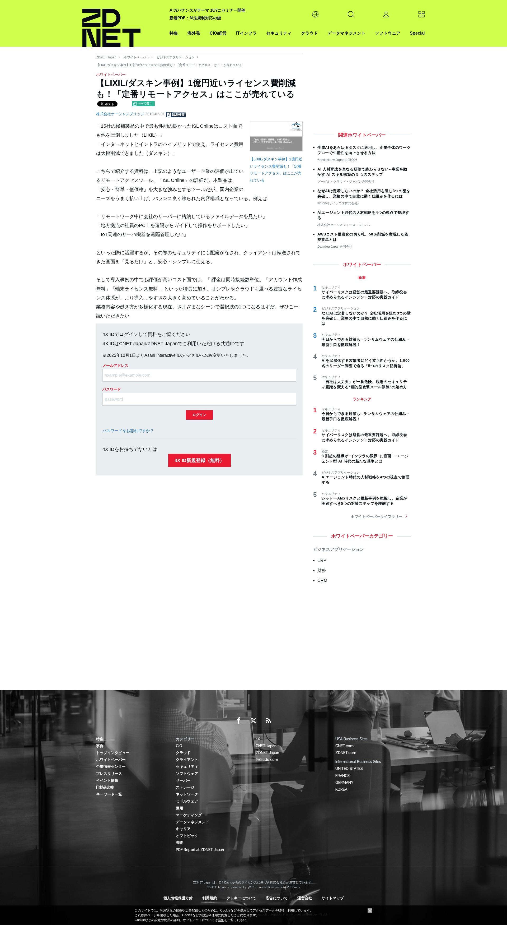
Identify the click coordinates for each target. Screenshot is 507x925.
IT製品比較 (105, 787)
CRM (322, 580)
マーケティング (189, 815)
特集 (174, 33)
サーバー (183, 780)
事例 (100, 746)
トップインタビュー (112, 753)
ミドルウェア (187, 801)
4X (258, 739)
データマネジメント (346, 33)
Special (417, 33)
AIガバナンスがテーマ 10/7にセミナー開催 (207, 10)
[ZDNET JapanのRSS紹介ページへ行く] (268, 720)
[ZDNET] (122, 23)
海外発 (193, 33)
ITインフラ (246, 33)
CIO (179, 746)
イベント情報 (107, 780)
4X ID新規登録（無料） (199, 460)
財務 (321, 570)
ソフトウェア (387, 33)
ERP (321, 560)
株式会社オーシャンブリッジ (120, 114)
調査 (179, 842)
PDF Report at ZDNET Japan (200, 850)
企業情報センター (111, 766)
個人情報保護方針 (178, 898)
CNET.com (344, 746)
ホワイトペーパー (136, 57)
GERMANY (344, 782)
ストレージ (185, 787)
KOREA (341, 789)
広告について (277, 898)
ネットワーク (187, 794)
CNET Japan (266, 746)
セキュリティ (279, 33)
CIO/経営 (218, 33)
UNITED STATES (349, 768)
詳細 (221, 920)
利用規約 (209, 898)
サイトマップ (333, 898)
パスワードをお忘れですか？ (128, 430)
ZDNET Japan (106, 57)
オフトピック (187, 836)
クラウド (309, 33)
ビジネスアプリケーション (176, 57)
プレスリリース (109, 773)
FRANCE (342, 776)
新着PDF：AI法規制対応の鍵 (195, 18)
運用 (179, 808)
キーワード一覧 (109, 794)
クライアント (187, 759)
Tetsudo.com (267, 759)
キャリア (183, 829)
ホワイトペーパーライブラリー (376, 516)
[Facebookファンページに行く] (238, 720)
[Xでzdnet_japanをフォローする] (253, 720)
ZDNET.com (345, 753)
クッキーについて (241, 898)
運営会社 (304, 898)
